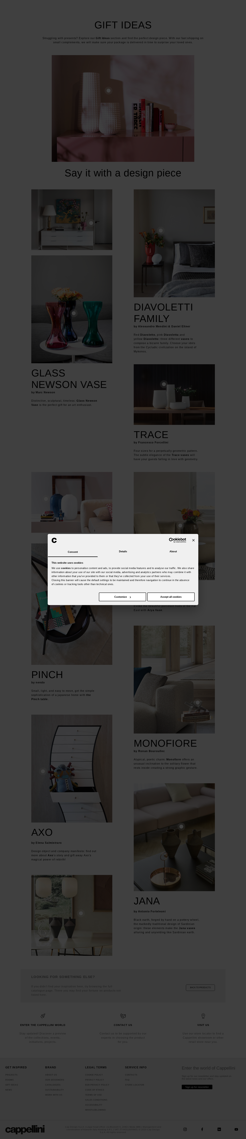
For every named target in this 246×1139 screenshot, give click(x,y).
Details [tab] (123, 551)
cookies (66, 568)
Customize (120, 596)
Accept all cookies (171, 596)
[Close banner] (193, 540)
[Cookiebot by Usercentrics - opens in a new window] (171, 540)
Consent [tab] (73, 551)
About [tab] (173, 551)
